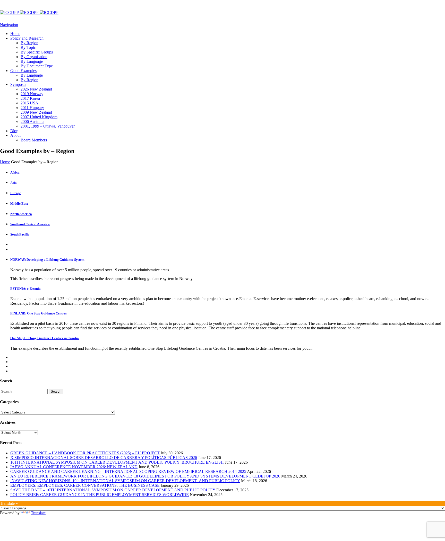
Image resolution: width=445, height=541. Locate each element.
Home (15, 33)
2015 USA (29, 103)
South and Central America (30, 224)
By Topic (28, 47)
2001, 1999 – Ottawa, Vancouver (48, 126)
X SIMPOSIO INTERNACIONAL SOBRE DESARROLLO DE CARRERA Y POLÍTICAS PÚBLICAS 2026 (103, 457)
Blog (14, 131)
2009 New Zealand (36, 112)
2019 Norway (32, 94)
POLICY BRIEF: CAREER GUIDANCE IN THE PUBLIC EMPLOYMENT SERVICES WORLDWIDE (99, 494)
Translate (38, 513)
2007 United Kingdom (39, 117)
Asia (13, 183)
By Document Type (37, 66)
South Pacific (19, 234)
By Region (29, 43)
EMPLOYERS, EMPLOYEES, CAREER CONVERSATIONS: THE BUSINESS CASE (85, 485)
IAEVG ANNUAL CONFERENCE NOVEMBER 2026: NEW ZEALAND (74, 467)
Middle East (19, 203)
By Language (32, 61)
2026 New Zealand (36, 89)
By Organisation (34, 57)
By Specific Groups (37, 52)
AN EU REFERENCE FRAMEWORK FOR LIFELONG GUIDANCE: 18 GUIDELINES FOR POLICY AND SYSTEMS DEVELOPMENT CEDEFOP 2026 (145, 476)
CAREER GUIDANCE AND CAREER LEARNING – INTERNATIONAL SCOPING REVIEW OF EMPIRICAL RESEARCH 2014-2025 (128, 471)
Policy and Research (27, 38)
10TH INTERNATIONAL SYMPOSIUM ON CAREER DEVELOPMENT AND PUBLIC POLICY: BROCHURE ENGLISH (117, 462)
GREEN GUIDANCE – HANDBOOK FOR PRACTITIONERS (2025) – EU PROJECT (85, 453)
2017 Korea (30, 98)
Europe (15, 193)
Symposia (18, 84)
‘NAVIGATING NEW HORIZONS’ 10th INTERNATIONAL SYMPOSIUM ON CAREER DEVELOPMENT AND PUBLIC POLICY (125, 481)
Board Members (34, 140)
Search (56, 391)
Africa (15, 172)
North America (21, 214)
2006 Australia (32, 121)
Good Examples (23, 70)
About (15, 135)
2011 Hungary (32, 107)
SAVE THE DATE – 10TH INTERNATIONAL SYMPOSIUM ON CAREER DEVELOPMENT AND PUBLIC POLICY (112, 490)
